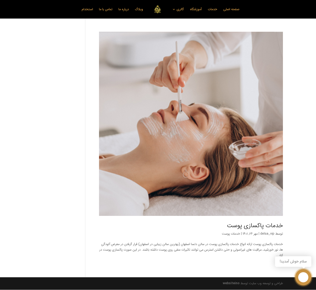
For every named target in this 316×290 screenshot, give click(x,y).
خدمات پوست (231, 233)
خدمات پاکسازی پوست (255, 225)
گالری (180, 10)
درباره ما (123, 10)
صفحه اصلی (231, 10)
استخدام (87, 10)
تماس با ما (105, 10)
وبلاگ (139, 10)
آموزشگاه (196, 10)
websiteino (231, 283)
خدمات (212, 10)
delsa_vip (267, 233)
